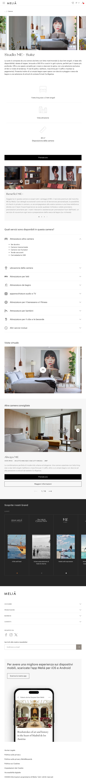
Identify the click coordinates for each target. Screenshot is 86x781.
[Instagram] (11, 634)
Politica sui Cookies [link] (12, 764)
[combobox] (78, 3)
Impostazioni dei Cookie (13, 768)
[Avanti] (50, 491)
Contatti (7, 622)
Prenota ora (43, 157)
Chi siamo (8, 604)
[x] (15, 634)
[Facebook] (6, 634)
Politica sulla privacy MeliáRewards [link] (18, 759)
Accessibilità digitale (12, 772)
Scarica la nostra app (18, 676)
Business (7, 616)
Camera (10, 11)
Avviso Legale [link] (9, 750)
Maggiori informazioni (43, 484)
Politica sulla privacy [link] (12, 755)
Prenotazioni (9, 610)
